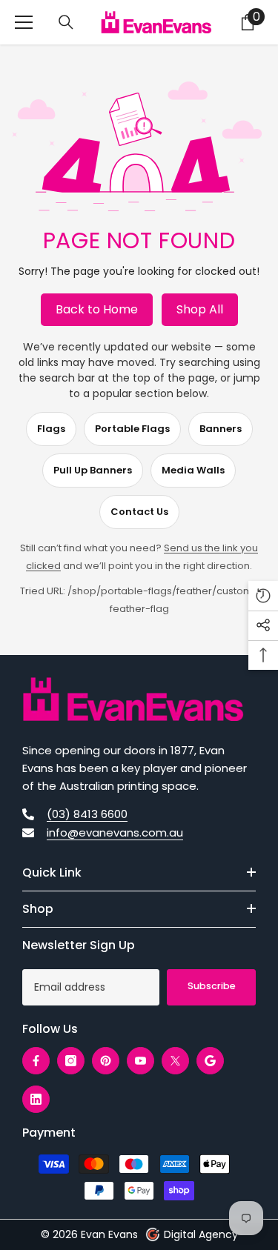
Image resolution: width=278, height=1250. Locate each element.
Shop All (199, 309)
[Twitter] (175, 1060)
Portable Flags (132, 429)
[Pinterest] (105, 1060)
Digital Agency (201, 1234)
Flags (51, 429)
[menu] (24, 22)
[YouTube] (140, 1060)
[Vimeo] (210, 1060)
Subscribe (212, 986)
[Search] (66, 22)
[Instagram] (71, 1060)
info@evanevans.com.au (115, 832)
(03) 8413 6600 (87, 814)
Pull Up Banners (92, 470)
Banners (220, 429)
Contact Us (139, 512)
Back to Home (97, 309)
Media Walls (193, 470)
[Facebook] (36, 1060)
